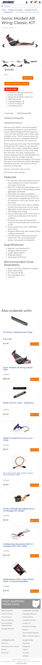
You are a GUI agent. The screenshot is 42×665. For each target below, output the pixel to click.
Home (3, 10)
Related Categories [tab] (14, 118)
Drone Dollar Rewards (30, 633)
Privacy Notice (27, 617)
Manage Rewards (7, 629)
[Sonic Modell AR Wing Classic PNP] (21, 357)
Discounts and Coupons (10, 646)
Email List (4, 653)
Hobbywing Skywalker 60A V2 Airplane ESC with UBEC (18, 545)
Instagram (26, 646)
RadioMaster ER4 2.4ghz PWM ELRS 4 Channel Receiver (18, 580)
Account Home (6, 614)
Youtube (25, 653)
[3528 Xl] (21, 392)
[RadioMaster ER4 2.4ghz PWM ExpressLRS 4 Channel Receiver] (21, 569)
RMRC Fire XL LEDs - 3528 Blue (18, 403)
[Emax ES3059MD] (21, 498)
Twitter (25, 649)
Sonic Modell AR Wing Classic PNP (18, 368)
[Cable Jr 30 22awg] (21, 463)
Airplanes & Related (15, 10)
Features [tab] (9, 113)
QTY (6, 75)
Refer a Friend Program (31, 636)
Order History (6, 617)
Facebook (25, 643)
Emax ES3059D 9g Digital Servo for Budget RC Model (18, 510)
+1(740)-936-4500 (21, 663)
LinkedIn (25, 656)
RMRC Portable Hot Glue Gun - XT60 (18, 439)
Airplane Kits (8, 12)
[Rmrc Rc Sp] (21, 322)
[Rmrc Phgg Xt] (21, 427)
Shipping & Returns (29, 614)
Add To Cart (34, 344)
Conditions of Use (29, 620)
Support (25, 630)
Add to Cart (28, 78)
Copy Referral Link (15, 106)
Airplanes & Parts (31, 10)
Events (3, 649)
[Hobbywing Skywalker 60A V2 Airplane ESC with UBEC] (21, 533)
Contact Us (26, 623)
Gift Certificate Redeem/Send (6, 624)
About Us (4, 643)
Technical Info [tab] (24, 113)
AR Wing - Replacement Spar (18, 332)
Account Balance (7, 620)
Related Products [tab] (13, 123)
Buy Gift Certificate (29, 626)
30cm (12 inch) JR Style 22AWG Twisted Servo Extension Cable (18, 474)
